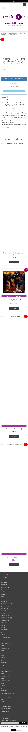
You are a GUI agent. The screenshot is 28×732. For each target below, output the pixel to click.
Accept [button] (13, 730)
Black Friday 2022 (5, 587)
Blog (2, 660)
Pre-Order (3, 610)
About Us (3, 641)
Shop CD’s (3, 655)
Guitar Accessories (5, 599)
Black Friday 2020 (5, 586)
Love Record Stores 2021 (7, 605)
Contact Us (4, 662)
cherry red (3, 592)
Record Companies (8, 33)
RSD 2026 (3, 625)
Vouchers (3, 634)
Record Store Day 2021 (6, 617)
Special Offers (4, 629)
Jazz (17, 66)
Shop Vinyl (3, 645)
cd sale (3, 591)
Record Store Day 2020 (6, 615)
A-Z (2, 579)
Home (2, 33)
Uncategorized (4, 632)
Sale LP (3, 627)
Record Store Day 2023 (6, 620)
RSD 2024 (3, 622)
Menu (14, 1)
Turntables (3, 631)
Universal (14, 33)
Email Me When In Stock (14, 90)
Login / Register (13, 8)
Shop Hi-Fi (3, 657)
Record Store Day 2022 (6, 618)
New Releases (4, 608)
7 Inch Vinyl (4, 577)
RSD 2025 (3, 624)
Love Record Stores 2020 (7, 603)
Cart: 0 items (21, 8)
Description (4, 97)
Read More (18, 730)
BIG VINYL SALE (5, 659)
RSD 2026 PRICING (5, 643)
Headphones (4, 601)
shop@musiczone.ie (6, 706)
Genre (2, 598)
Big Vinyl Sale (4, 584)
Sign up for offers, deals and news (8, 720)
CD (2, 589)
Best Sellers (4, 582)
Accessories (4, 580)
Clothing (3, 594)
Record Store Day (5, 613)
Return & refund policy (6, 708)
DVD (2, 596)
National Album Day (5, 606)
